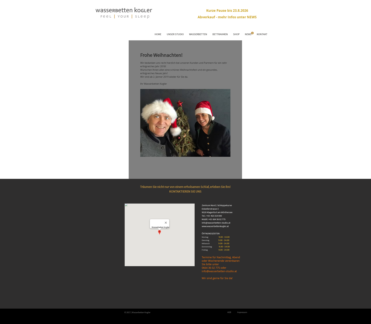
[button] (198, 34)
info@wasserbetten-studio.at (216, 222)
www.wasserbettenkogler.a (215, 226)
